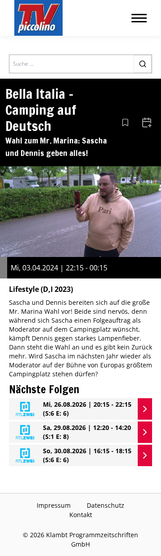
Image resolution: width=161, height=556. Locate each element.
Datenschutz (105, 505)
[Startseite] (38, 18)
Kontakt (80, 514)
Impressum (54, 505)
